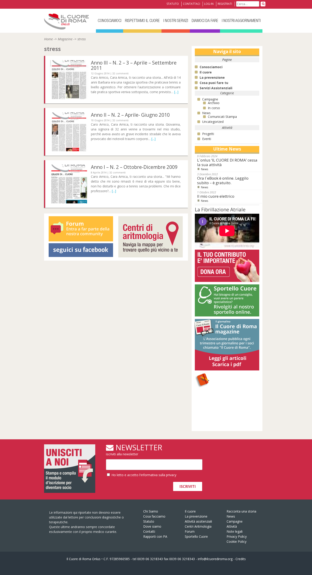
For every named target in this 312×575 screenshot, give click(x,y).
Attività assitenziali (198, 521)
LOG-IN (209, 4)
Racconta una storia (241, 511)
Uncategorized (213, 121)
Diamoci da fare (205, 21)
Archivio (213, 103)
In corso (214, 108)
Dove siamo (152, 526)
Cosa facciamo (154, 516)
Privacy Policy (237, 536)
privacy (171, 475)
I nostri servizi (175, 21)
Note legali (235, 531)
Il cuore (190, 511)
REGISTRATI (225, 4)
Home (48, 39)
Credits (240, 559)
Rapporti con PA (155, 536)
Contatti (149, 531)
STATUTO (173, 4)
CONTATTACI (191, 4)
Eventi (206, 139)
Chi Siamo (150, 511)
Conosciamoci (109, 21)
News (206, 113)
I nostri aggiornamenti (241, 21)
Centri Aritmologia (198, 526)
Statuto (148, 521)
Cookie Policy (236, 541)
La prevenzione (196, 516)
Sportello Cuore (196, 536)
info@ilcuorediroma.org (215, 559)
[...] (176, 92)
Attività (227, 389)
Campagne (210, 99)
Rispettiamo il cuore (142, 21)
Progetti (208, 134)
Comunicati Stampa (222, 116)
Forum (190, 531)
